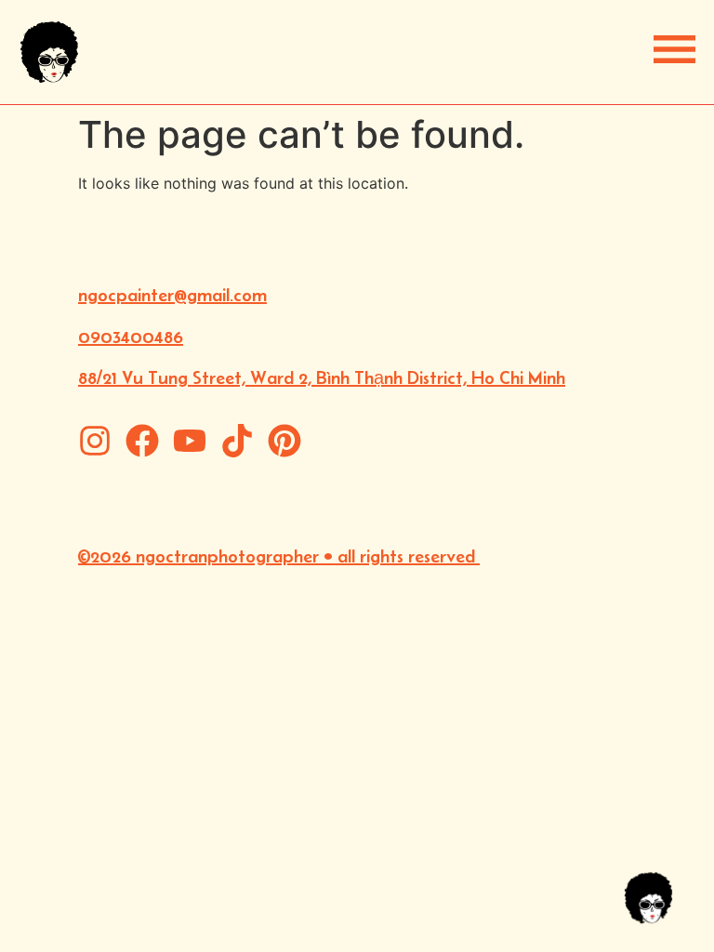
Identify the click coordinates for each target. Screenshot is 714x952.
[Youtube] (189, 440)
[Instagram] (95, 440)
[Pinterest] (284, 440)
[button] (674, 49)
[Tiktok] (237, 440)
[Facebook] (142, 440)
